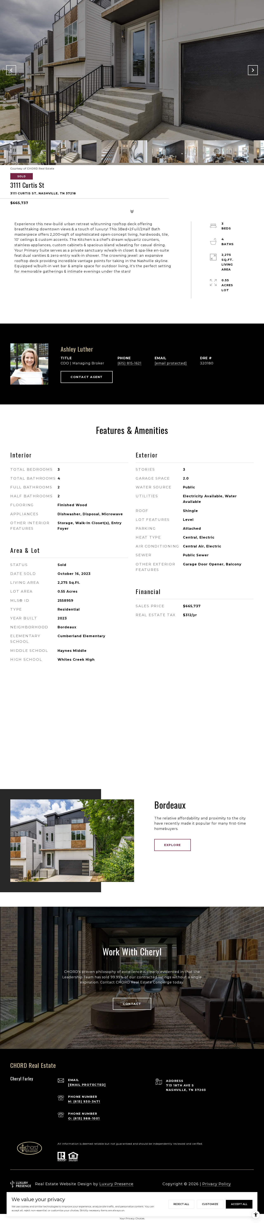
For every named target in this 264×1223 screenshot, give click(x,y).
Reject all (181, 1204)
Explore (172, 845)
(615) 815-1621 (129, 363)
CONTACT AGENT (87, 377)
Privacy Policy (216, 1184)
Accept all (239, 1204)
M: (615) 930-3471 (84, 1101)
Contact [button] (132, 1004)
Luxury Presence (116, 1184)
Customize (210, 1204)
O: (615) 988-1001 (84, 1118)
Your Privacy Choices (132, 1218)
